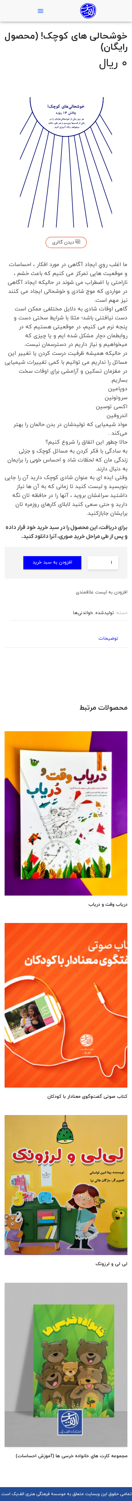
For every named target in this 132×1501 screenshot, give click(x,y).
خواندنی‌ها (83, 613)
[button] (40, 10)
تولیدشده (104, 613)
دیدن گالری (64, 242)
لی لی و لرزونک (111, 1264)
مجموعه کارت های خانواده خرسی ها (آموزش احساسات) (71, 1456)
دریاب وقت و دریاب (107, 904)
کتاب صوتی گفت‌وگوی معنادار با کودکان (87, 1096)
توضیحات (108, 638)
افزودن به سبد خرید (52, 562)
